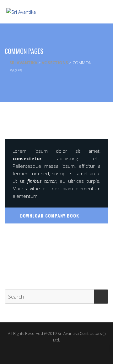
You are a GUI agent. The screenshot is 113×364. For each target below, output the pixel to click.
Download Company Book (49, 215)
